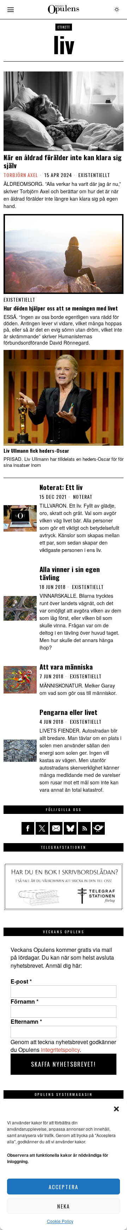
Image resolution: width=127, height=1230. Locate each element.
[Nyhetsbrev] (98, 828)
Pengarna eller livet (68, 712)
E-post (21, 981)
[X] (42, 828)
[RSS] (84, 828)
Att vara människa (66, 667)
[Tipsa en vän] (56, 828)
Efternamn (26, 1021)
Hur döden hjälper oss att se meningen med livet (61, 308)
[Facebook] (28, 828)
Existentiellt (94, 174)
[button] (116, 1108)
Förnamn (24, 1001)
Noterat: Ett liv (61, 487)
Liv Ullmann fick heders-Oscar (36, 451)
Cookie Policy (60, 1221)
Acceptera (63, 1187)
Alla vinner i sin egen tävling (70, 573)
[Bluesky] (70, 828)
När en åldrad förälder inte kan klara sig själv (63, 161)
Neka (63, 1206)
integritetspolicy (60, 1050)
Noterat (82, 496)
